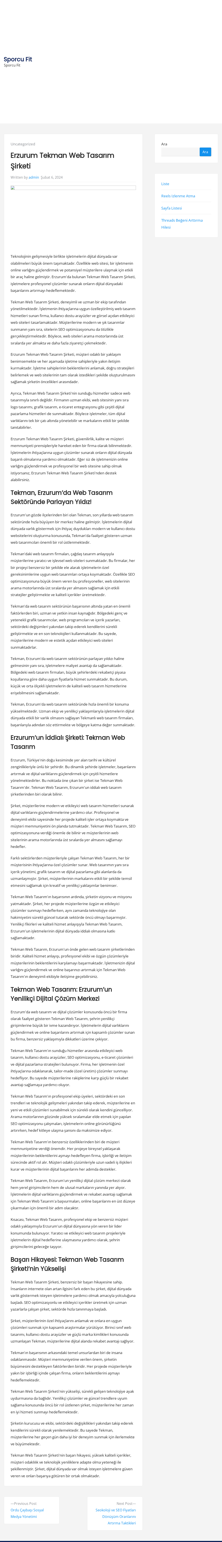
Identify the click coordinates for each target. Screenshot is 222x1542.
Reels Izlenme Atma (178, 195)
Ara (164, 143)
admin (34, 177)
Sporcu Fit (18, 59)
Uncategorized (23, 143)
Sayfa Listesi (172, 208)
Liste (166, 183)
